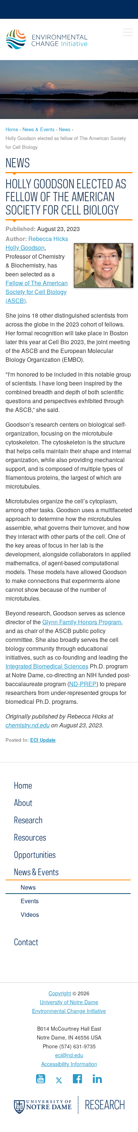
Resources (30, 837)
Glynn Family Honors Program (81, 622)
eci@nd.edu (69, 1055)
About (23, 802)
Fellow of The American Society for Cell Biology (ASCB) (37, 292)
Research (28, 819)
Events (30, 901)
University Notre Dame (69, 9)
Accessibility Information (69, 1064)
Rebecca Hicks (48, 238)
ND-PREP (82, 683)
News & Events (38, 129)
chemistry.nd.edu (28, 725)
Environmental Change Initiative (56, 39)
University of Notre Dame (69, 1002)
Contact (26, 941)
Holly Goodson (25, 247)
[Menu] (128, 32)
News (64, 129)
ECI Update (43, 740)
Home (12, 129)
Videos (30, 914)
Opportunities (35, 854)
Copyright (60, 993)
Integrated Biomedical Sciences (47, 666)
